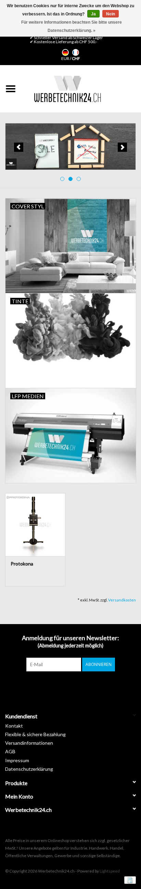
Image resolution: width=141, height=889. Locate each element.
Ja (93, 14)
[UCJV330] (73, 146)
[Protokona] (35, 524)
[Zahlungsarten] (129, 879)
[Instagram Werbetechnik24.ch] (76, 685)
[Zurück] (18, 147)
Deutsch (65, 52)
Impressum (17, 760)
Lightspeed (110, 871)
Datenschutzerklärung (29, 769)
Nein (110, 14)
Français (75, 52)
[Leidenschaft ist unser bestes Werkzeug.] (67, 88)
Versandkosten (122, 600)
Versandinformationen (29, 743)
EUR (65, 58)
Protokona (22, 564)
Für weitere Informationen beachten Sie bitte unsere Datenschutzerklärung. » (71, 26)
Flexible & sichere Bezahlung (35, 734)
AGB (10, 751)
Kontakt (14, 726)
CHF (76, 58)
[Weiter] (122, 147)
